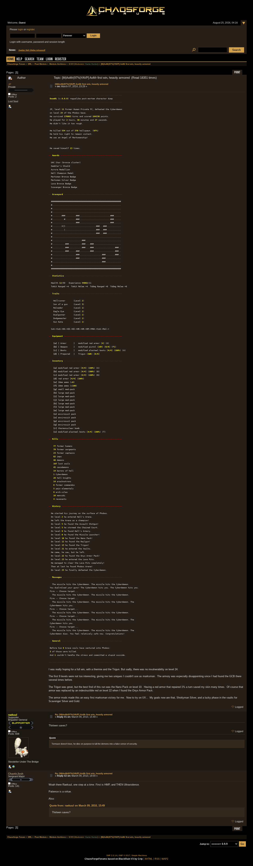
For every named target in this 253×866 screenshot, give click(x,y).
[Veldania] (13, 767)
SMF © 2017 (124, 855)
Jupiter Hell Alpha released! (31, 50)
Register (60, 59)
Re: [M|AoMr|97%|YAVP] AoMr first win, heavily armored (83, 714)
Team (40, 59)
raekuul (12, 714)
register (30, 29)
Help (19, 59)
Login (49, 59)
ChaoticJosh (15, 773)
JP (9, 84)
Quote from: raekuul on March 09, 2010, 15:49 (77, 805)
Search (29, 59)
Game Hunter (91, 64)
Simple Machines (139, 855)
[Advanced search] (194, 49)
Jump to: (205, 844)
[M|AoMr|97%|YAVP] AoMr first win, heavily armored (81, 84)
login (20, 29)
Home (10, 59)
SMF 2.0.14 (111, 855)
